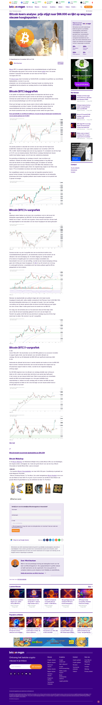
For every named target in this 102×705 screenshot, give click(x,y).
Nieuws (49, 657)
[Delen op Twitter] (47, 540)
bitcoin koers (15, 79)
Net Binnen (30, 7)
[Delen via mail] (62, 540)
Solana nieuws (51, 669)
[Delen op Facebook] (44, 540)
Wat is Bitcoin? (63, 664)
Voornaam (14, 509)
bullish (43, 71)
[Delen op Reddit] (56, 540)
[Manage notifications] (98, 701)
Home (10, 11)
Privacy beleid (89, 671)
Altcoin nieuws (21, 618)
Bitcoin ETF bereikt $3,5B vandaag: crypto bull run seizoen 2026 (83, 116)
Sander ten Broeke (81, 110)
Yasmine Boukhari (65, 605)
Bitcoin (11, 69)
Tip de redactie (75, 168)
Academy (52, 7)
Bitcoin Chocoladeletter (24, 471)
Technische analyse (17, 11)
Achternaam (15, 515)
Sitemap (87, 669)
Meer (89, 586)
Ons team (87, 664)
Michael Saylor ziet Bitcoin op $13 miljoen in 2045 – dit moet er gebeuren (33, 630)
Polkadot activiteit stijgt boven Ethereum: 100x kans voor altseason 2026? (84, 97)
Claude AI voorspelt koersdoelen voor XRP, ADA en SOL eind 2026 (50, 630)
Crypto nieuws (51, 660)
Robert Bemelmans (81, 101)
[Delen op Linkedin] (50, 540)
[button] (81, 7)
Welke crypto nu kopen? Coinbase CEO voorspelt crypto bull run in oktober (83, 134)
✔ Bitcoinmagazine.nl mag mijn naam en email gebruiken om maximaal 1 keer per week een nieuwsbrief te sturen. (35, 527)
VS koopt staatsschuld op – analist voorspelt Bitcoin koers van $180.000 (84, 106)
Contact (73, 172)
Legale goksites (63, 681)
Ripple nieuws (51, 671)
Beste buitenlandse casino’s (62, 676)
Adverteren (74, 170)
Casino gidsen (77, 660)
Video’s (75, 671)
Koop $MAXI (71, 641)
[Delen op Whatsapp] (59, 540)
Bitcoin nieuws (21, 579)
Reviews (75, 665)
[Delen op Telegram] (53, 540)
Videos (68, 7)
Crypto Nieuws (72, 618)
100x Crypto (88, 7)
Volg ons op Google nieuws (21, 540)
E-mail (13, 520)
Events (73, 7)
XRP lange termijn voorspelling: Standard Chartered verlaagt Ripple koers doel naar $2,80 (85, 603)
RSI (36, 263)
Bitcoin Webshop (17, 461)
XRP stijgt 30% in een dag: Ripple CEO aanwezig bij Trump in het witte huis (84, 125)
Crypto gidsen (77, 662)
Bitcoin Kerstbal (52, 475)
